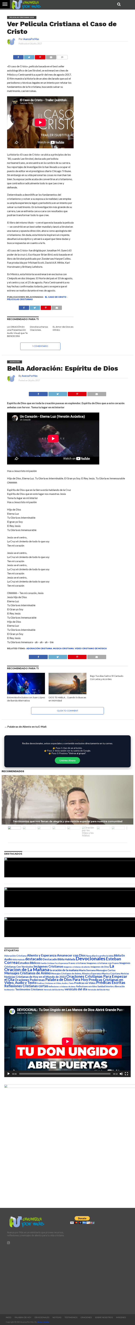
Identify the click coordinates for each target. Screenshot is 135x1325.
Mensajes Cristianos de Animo (27, 973)
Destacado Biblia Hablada (59, 959)
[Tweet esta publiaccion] (35, 306)
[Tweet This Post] (57, 393)
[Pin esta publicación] (40, 56)
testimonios (9, 990)
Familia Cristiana (47, 963)
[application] (67, 1041)
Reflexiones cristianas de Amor (62, 986)
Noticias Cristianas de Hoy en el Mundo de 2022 (35, 976)
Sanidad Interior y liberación (111, 986)
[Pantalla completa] (126, 1073)
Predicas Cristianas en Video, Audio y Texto (55, 983)
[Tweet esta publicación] (29, 56)
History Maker (43, 1322)
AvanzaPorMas (31, 39)
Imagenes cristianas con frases (103, 963)
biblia (111, 956)
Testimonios (71, 1317)
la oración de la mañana (64, 970)
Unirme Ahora (67, 760)
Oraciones (86, 1317)
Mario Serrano (87, 970)
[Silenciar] (121, 1073)
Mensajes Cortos (105, 970)
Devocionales (90, 958)
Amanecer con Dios (71, 955)
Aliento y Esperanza (41, 955)
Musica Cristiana (63, 648)
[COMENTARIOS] (62, 56)
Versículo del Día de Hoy (98, 989)
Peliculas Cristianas (20, 299)
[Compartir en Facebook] (18, 56)
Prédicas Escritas (110, 982)
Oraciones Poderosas (30, 980)
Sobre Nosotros (104, 1317)
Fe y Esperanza (61, 963)
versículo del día (76, 989)
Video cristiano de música (91, 648)
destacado (33, 959)
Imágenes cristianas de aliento (77, 967)
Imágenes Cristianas (48, 966)
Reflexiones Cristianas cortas (26, 986)
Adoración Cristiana (39, 648)
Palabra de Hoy (23, 1317)
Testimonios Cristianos (29, 989)
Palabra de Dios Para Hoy (66, 979)
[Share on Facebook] (38, 393)
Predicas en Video (85, 982)
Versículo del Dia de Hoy (54, 990)
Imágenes (121, 1317)
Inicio (8, 1317)
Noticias (125, 973)
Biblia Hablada (19, 959)
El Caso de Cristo (55, 297)
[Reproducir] (8, 1073)
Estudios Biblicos (29, 963)
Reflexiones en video (86, 986)
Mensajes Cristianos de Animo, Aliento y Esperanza (76, 973)
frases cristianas (77, 963)
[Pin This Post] (77, 393)
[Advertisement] (36, 1278)
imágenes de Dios (100, 966)
